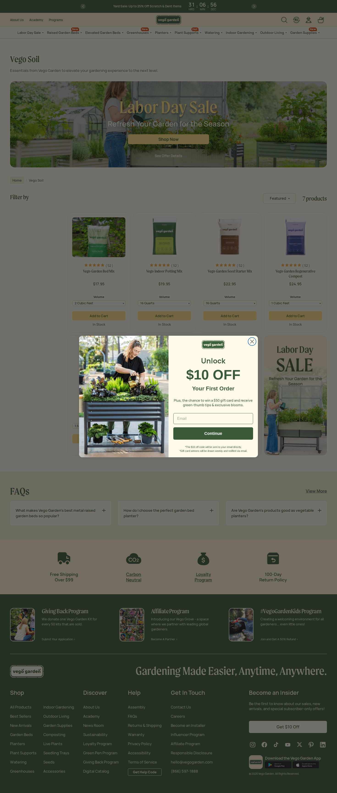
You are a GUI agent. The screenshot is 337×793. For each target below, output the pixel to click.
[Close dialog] (252, 342)
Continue (213, 433)
